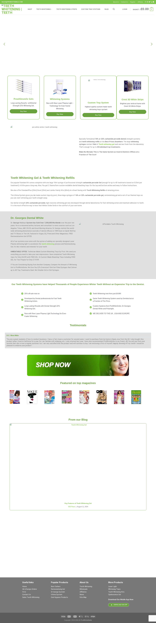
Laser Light (112, 586)
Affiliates (140, 2)
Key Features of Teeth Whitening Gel (78, 503)
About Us (116, 2)
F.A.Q (24, 592)
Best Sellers (56, 586)
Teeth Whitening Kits (116, 592)
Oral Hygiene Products (59, 597)
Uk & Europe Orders (29, 589)
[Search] (114, 9)
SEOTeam (71, 507)
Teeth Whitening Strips (66, 9)
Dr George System (58, 592)
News (82, 595)
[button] (4, 44)
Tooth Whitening (86, 586)
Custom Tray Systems (90, 9)
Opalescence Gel (114, 595)
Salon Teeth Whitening (30, 597)
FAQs (107, 9)
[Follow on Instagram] (147, 2)
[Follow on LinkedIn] (153, 2)
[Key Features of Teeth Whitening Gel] (78, 462)
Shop (30, 9)
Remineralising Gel (58, 589)
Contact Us (124, 2)
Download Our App (120, 605)
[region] (78, 44)
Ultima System (56, 595)
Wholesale (83, 589)
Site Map (83, 597)
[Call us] (151, 2)
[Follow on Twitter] (149, 2)
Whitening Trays (114, 589)
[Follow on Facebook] (145, 2)
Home (24, 586)
